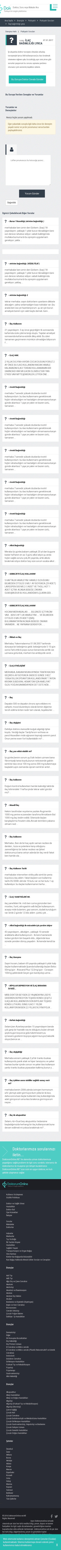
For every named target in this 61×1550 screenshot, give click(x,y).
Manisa (9, 1484)
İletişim (9, 1215)
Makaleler (10, 1224)
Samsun (9, 1490)
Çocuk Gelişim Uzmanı (15, 1427)
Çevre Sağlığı (11, 1410)
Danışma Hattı (11, 31)
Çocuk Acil (10, 1412)
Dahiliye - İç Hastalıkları (15, 1316)
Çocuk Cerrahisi (12, 1415)
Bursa (8, 1458)
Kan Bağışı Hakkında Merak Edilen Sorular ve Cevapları (28, 1260)
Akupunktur (11, 1392)
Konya (8, 1466)
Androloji (10, 1287)
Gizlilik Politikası (13, 1197)
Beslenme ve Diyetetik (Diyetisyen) (19, 1302)
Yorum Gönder (32, 193)
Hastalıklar (10, 1206)
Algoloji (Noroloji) (13, 1407)
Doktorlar (10, 1227)
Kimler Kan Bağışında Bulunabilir (19, 1257)
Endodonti (10, 1356)
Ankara (9, 1455)
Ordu (8, 1478)
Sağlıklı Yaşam (12, 1248)
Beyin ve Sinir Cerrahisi (15, 1305)
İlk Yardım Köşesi (13, 1242)
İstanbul (9, 1449)
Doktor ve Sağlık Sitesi (15, 1203)
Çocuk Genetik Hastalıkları (17, 1430)
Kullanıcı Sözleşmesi (14, 1194)
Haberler (9, 1233)
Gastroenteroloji (12, 1373)
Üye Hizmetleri (12, 1212)
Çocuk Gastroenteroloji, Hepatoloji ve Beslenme (25, 1424)
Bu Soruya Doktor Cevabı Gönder (27, 79)
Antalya (9, 1460)
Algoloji (9, 1401)
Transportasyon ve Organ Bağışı (19, 1251)
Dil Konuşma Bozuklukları (16, 1338)
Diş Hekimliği (11, 1341)
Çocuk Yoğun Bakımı (14, 1313)
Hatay (8, 1481)
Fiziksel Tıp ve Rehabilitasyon (18, 1364)
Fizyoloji (9, 1367)
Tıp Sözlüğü (11, 1239)
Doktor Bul (10, 1209)
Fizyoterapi (10, 1370)
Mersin (9, 1469)
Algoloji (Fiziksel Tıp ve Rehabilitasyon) (22, 1404)
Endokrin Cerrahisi (13, 1359)
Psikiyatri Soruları (28, 31)
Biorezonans (11, 1308)
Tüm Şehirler (11, 1499)
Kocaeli (9, 1475)
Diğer (8, 1335)
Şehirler (9, 1441)
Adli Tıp (9, 1278)
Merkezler (10, 1236)
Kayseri (9, 1487)
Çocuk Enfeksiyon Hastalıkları (18, 1421)
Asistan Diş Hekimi (13, 1296)
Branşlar (10, 1267)
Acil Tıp (9, 1275)
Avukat (9, 1299)
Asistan (9, 1293)
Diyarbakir (10, 1472)
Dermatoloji (10, 1332)
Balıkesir (9, 1493)
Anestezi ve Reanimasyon (16, 1290)
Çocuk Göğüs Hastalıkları (16, 1433)
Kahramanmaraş (12, 1496)
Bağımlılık (12, 202)
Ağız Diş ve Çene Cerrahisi (16, 1281)
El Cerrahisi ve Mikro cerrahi (17, 1347)
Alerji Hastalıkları (13, 1395)
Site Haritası (11, 1254)
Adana (8, 1463)
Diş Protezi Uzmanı (13, 1344)
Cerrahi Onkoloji (12, 1311)
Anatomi (9, 1284)
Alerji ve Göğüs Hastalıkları (17, 1398)
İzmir (8, 1452)
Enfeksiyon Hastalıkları (15, 1361)
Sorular (9, 1221)
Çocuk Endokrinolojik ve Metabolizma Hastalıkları (26, 1418)
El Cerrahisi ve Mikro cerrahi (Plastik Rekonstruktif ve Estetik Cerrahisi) (30, 1351)
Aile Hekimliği (11, 1376)
